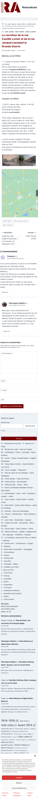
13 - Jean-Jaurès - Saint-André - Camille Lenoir (19, 31)
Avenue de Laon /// (7, 729)
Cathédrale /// (6, 731)
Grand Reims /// (31, 739)
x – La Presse (6, 587)
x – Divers (5, 582)
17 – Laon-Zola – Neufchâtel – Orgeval (16, 520)
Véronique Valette (9, 50)
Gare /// (15, 737)
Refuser (19, 783)
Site (2, 400)
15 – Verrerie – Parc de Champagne (15, 511)
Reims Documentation (9, 606)
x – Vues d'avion (7, 599)
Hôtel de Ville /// (7, 742)
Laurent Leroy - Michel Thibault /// (15, 745)
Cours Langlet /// (28, 734)
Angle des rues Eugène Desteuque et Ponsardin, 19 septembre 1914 (9, 238)
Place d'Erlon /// (21, 753)
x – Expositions (7, 585)
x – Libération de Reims (10, 590)
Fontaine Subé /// (6, 737)
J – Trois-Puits (6, 573)
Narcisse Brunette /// (7, 750)
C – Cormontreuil (7, 552)
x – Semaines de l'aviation (11, 593)
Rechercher (5, 422)
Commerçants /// (7, 734)
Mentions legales (7, 418)
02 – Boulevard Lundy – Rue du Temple (16, 449)
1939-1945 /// (25, 721)
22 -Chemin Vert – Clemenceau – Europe (17, 543)
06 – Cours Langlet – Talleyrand (13, 470)
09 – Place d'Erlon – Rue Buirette (14, 482)
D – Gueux (5, 555)
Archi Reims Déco (8, 609)
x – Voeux (5, 596)
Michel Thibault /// (7, 748)
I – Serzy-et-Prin (7, 570)
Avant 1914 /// (27, 725)
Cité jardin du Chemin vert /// (20, 731)
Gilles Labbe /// (25, 736)
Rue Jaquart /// (8, 225)
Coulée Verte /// (18, 734)
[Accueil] (2, 24)
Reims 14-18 (6, 612)
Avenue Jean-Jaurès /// (22, 728)
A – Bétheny (6, 546)
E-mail (4, 390)
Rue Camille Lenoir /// (21, 221)
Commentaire (7, 353)
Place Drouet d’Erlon (31, 236)
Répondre (5, 292)
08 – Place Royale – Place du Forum (15, 479)
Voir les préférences (19, 788)
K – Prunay (5, 576)
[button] (35, 756)
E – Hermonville (7, 558)
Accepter (19, 777)
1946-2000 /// (9, 725)
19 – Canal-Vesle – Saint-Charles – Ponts (17, 529)
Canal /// (33, 728)
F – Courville (6, 561)
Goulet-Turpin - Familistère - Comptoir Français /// (13, 739)
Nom (3, 381)
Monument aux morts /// (21, 748)
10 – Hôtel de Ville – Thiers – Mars (14, 485)
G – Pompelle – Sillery (9, 564)
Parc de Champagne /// (21, 750)
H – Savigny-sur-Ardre (10, 567)
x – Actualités (6, 579)
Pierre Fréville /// (7, 753)
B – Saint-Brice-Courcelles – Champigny (16, 549)
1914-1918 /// (7, 221)
